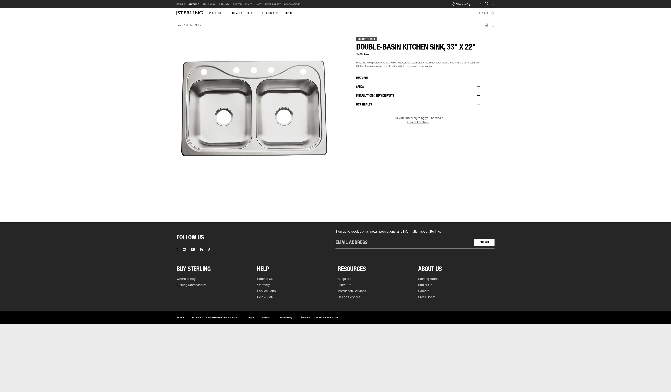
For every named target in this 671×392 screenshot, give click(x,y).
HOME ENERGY (273, 4)
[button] (480, 3)
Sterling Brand (428, 278)
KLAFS (248, 4)
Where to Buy (186, 278)
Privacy (180, 317)
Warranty (263, 284)
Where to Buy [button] (463, 4)
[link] (493, 4)
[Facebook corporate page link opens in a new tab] (177, 249)
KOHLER (180, 4)
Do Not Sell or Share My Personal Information (216, 317)
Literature (344, 284)
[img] (190, 13)
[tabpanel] (335, 23)
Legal (251, 317)
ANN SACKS (209, 4)
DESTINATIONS (292, 4)
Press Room (426, 297)
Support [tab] (290, 13)
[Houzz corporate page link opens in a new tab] (201, 249)
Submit (484, 242)
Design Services (349, 297)
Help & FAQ (265, 297)
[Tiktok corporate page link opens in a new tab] (209, 249)
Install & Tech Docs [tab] (244, 13)
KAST (259, 4)
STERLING (194, 4)
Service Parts (266, 291)
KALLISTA (224, 4)
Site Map (266, 317)
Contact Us (265, 278)
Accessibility (285, 317)
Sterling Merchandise (191, 284)
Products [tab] (215, 13)
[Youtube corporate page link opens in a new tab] (193, 249)
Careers (423, 291)
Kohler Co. (425, 284)
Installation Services (352, 291)
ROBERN (237, 4)
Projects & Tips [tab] (270, 13)
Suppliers (344, 278)
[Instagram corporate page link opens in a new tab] (184, 249)
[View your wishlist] (486, 4)
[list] (415, 239)
